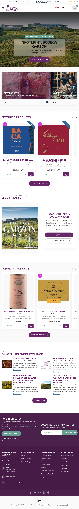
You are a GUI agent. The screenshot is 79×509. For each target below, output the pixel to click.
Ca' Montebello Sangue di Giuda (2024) (18, 312)
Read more (17, 370)
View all (38, 400)
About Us (44, 477)
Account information (67, 455)
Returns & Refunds (47, 474)
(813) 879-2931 (11, 477)
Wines (23, 455)
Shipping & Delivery (47, 470)
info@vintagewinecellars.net (15, 483)
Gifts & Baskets (26, 458)
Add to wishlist (57, 241)
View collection (38, 183)
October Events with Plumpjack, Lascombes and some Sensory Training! (64, 379)
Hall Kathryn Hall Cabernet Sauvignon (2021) (53, 161)
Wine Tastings (26, 462)
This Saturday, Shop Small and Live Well (63, 359)
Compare (64, 468)
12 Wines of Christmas (24, 358)
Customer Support (47, 455)
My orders (64, 458)
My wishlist (64, 465)
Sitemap (43, 467)
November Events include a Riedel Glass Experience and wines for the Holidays (24, 379)
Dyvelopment (64, 505)
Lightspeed (44, 505)
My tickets (64, 462)
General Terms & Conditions (46, 460)
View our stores (10, 438)
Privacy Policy (45, 464)
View (58, 235)
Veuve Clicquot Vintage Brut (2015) (53, 312)
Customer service (11, 433)
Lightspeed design (53, 505)
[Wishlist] (68, 8)
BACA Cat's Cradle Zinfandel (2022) (18, 160)
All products (65, 472)
